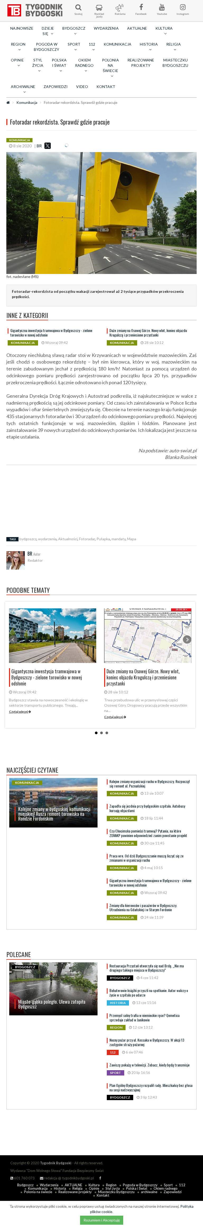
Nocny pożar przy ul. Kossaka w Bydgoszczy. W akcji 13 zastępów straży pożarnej (146, 1042)
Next (187, 639)
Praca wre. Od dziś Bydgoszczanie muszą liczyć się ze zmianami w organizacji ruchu (146, 858)
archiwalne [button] (23, 86)
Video (82, 86)
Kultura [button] (164, 28)
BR (39, 145)
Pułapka (103, 539)
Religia (77, 1188)
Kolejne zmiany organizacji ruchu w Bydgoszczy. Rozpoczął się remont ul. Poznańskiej (149, 783)
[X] (47, 146)
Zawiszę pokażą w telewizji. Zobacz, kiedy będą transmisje (149, 1065)
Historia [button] (149, 44)
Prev (13, 639)
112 (182, 1185)
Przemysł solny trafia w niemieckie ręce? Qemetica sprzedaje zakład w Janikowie (144, 1017)
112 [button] (92, 44)
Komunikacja (117, 44)
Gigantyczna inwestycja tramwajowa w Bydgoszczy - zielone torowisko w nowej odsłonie (51, 332)
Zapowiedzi (56, 86)
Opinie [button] (17, 60)
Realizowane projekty (140, 63)
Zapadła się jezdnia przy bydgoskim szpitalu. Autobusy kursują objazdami (147, 808)
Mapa (131, 539)
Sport (168, 1185)
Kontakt (105, 86)
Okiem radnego (166, 1188)
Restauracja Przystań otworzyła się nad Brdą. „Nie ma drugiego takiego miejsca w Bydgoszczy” (146, 968)
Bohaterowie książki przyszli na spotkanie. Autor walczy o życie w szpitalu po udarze (148, 993)
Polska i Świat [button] (59, 63)
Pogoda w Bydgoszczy (46, 47)
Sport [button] (74, 44)
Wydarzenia (106, 28)
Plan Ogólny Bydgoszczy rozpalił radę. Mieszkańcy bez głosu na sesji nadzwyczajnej (150, 1087)
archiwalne (149, 1192)
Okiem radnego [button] (84, 63)
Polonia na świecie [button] (110, 65)
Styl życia (112, 1188)
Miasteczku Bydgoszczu (175, 63)
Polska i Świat (136, 1188)
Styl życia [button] (37, 63)
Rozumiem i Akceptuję (102, 1220)
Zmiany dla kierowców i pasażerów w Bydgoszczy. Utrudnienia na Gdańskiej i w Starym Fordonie (143, 907)
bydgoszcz (27, 539)
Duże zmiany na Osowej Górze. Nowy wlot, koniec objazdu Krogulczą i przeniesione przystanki (148, 332)
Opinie (94, 1188)
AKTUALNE (137, 28)
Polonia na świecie (38, 1192)
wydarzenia (47, 539)
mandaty (119, 539)
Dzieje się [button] (48, 31)
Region (111, 1185)
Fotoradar (87, 539)
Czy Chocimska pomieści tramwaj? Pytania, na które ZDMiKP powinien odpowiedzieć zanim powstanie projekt (148, 833)
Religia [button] (173, 44)
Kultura (94, 1185)
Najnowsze (21, 28)
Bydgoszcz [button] (73, 28)
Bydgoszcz (25, 1185)
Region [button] (18, 44)
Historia (60, 1188)
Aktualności (67, 539)
